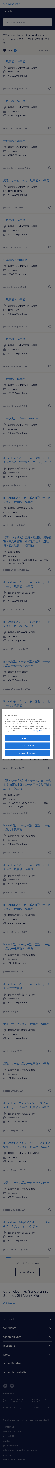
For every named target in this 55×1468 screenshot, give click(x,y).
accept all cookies (28, 752)
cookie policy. (37, 731)
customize (27, 738)
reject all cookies (27, 745)
